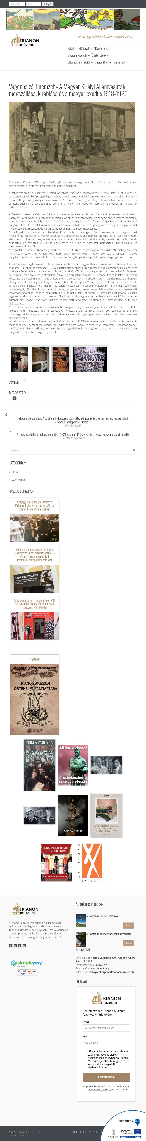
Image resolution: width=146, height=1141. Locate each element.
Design (37, 1132)
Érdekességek (99, 55)
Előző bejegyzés (73, 425)
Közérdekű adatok (17, 1135)
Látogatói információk (79, 62)
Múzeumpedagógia (77, 55)
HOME (75, 1132)
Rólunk (71, 48)
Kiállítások (84, 48)
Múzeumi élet (101, 48)
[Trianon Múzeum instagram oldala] (15, 945)
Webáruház (19, 480)
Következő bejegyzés (73, 437)
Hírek (15, 472)
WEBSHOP (94, 1132)
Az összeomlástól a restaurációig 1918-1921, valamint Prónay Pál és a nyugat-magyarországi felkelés (73, 434)
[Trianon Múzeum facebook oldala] (10, 945)
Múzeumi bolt (101, 62)
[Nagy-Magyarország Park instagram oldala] (24, 945)
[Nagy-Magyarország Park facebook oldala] (19, 945)
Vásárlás (128, 925)
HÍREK (83, 1132)
